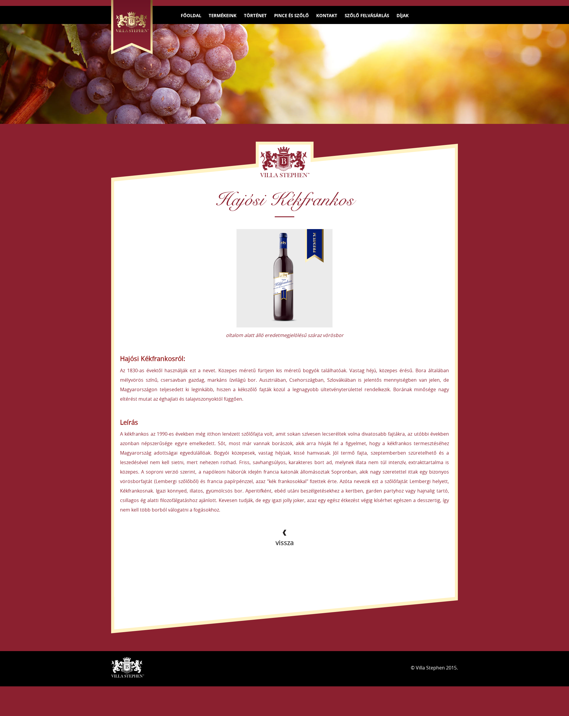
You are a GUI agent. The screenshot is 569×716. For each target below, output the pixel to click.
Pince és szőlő (291, 15)
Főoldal (191, 15)
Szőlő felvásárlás (367, 15)
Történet (255, 15)
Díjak (403, 15)
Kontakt (326, 15)
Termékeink (222, 15)
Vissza (285, 542)
